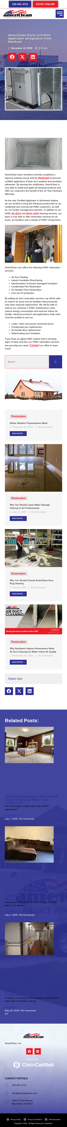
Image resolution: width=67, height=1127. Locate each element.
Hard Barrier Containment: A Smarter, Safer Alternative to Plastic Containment (32, 992)
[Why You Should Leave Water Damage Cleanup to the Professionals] (33, 467)
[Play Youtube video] (33, 154)
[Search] (55, 362)
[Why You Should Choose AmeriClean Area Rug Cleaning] (33, 548)
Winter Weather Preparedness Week (28, 423)
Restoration (18, 416)
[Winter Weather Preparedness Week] (33, 390)
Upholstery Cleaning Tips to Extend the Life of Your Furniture (32, 897)
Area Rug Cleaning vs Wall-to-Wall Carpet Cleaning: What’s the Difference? (31, 800)
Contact (34, 345)
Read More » (12, 815)
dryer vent (32, 213)
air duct (16, 213)
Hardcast (43, 178)
